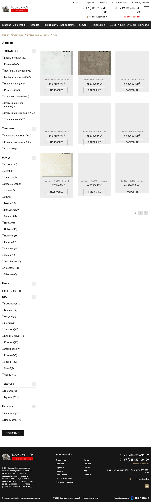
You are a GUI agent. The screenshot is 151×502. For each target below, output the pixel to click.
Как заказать (67, 24)
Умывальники (14, 119)
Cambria (10, 177)
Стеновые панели (16, 96)
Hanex (9, 222)
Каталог (34, 24)
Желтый (10, 323)
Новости (103, 3)
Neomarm (11, 235)
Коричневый (14, 336)
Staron (9, 255)
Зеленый (11, 329)
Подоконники (14, 83)
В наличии (11, 413)
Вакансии (77, 3)
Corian (9, 190)
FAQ (85, 471)
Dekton (10, 203)
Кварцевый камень (18, 142)
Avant (9, 171)
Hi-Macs (10, 229)
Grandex (10, 216)
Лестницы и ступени (18, 70)
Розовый (10, 355)
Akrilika (10, 164)
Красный (11, 342)
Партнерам (90, 3)
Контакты (143, 24)
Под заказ (12, 420)
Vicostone (11, 268)
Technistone (12, 261)
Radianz (10, 242)
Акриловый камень (33, 35)
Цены (113, 24)
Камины (11, 64)
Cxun (8, 196)
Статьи (87, 467)
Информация (98, 24)
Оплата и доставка (119, 3)
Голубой (10, 316)
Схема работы (62, 475)
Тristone (10, 274)
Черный (10, 374)
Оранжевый (12, 348)
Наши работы (51, 24)
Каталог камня (17, 35)
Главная (6, 24)
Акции (121, 24)
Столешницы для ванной (13, 105)
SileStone (11, 248)
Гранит (10, 390)
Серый (10, 361)
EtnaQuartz (11, 209)
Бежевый (12, 303)
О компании (19, 24)
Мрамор (46, 35)
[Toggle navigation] (146, 8)
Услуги (82, 24)
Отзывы (131, 24)
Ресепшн (12, 90)
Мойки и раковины (17, 77)
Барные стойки (15, 57)
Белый (10, 310)
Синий (9, 368)
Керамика (11, 148)
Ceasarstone (12, 184)
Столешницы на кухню (19, 113)
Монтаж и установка (140, 3)
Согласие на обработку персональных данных (21, 498)
